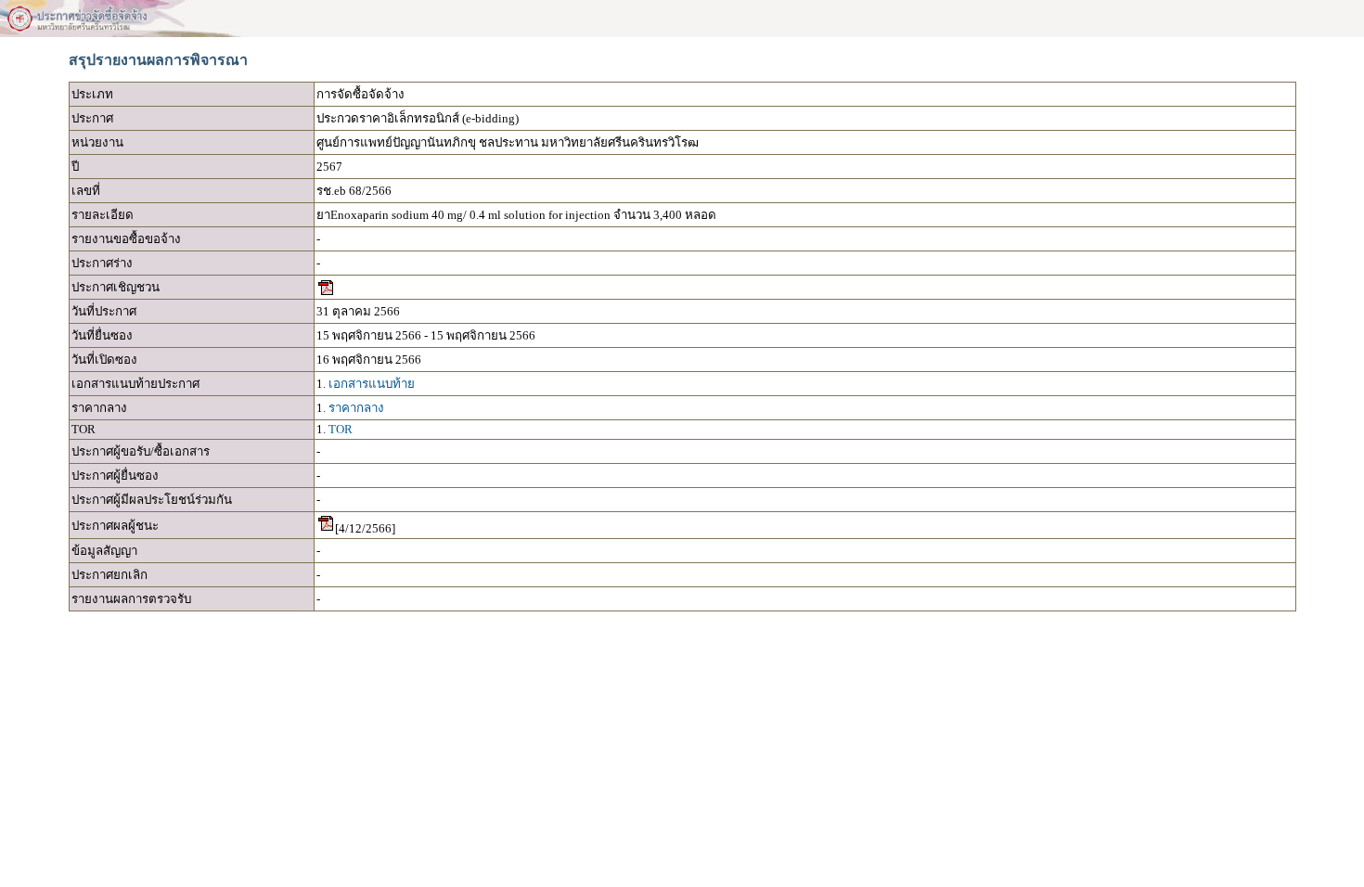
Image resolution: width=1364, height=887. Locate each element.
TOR (340, 429)
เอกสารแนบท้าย (371, 384)
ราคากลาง (356, 408)
